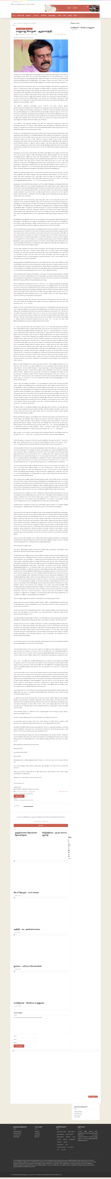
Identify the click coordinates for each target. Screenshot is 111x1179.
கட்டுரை (73, 1136)
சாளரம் (59, 15)
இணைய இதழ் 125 (60, 1136)
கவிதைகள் (37, 1131)
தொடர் (67, 1144)
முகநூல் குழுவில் (94, 1133)
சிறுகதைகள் (29, 28)
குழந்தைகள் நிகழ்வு (78, 1111)
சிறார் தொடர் (59, 1142)
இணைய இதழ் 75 (71, 1131)
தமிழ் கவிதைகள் (60, 1144)
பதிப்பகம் (70, 15)
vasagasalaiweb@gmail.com (83, 1136)
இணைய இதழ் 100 (60, 1134)
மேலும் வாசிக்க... (32, 1166)
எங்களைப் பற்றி (20, 15)
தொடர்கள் (37, 1136)
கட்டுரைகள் (37, 1133)
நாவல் (64, 15)
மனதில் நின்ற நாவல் (78, 1113)
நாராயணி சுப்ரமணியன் (61, 1147)
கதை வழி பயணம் (77, 1115)
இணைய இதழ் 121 (21, 28)
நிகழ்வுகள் (28, 15)
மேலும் (75, 15)
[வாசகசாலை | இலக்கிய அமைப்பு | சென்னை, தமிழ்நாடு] (23, 4)
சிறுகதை (65, 1142)
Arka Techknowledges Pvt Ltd (55, 1174)
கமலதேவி (59, 1139)
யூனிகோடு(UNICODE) (93, 1138)
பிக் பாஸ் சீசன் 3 (71, 1147)
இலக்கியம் (68, 1136)
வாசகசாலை (63, 1149)
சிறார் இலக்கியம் (72, 1139)
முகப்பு (13, 15)
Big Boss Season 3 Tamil (61, 1131)
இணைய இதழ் (52, 15)
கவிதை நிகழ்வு (77, 1116)
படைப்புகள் (36, 15)
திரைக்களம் (44, 15)
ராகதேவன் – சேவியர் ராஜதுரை (83, 28)
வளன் (58, 1149)
